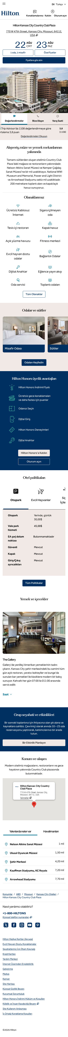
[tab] (14, 119)
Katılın (48, 15)
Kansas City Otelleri (46, 894)
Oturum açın (60, 15)
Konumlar (8, 894)
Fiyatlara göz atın (42, 60)
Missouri (28, 894)
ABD (18, 894)
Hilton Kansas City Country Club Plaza (22, 897)
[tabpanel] (34, 132)
